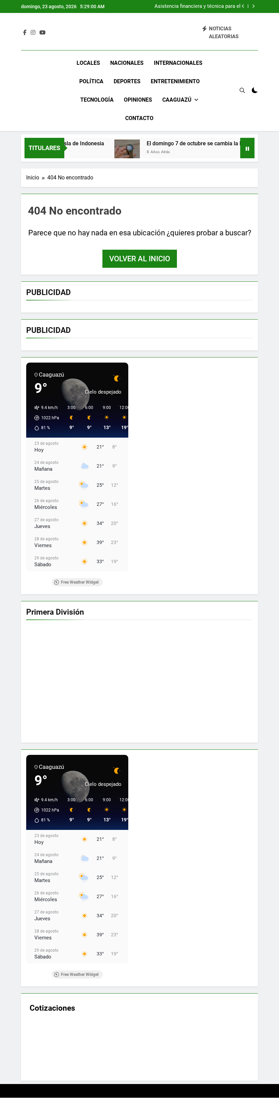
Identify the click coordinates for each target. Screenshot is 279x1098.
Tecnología (97, 100)
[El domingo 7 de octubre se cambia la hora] (109, 152)
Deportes (127, 81)
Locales (88, 63)
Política (91, 81)
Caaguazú (177, 100)
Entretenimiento (175, 81)
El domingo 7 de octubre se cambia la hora (181, 143)
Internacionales (178, 63)
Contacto (139, 118)
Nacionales (127, 63)
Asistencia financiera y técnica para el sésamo (197, 6)
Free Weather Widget (80, 582)
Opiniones (138, 100)
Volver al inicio (139, 258)
